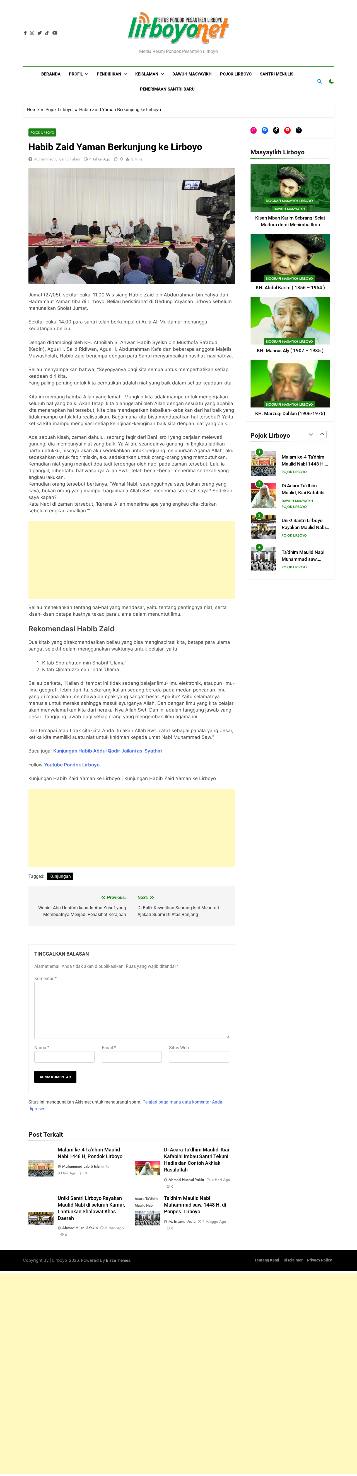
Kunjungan (60, 876)
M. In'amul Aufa (182, 1221)
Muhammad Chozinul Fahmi (57, 159)
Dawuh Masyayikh (192, 74)
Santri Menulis (276, 74)
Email (109, 1047)
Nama (41, 1047)
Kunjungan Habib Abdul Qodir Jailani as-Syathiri (107, 751)
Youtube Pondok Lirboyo (72, 765)
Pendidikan (109, 74)
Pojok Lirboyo (236, 74)
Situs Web (179, 1047)
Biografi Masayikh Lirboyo (289, 200)
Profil (76, 74)
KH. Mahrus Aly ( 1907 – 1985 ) (290, 350)
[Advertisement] (131, 560)
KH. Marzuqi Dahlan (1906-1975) (290, 413)
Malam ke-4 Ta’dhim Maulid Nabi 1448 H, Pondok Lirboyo (303, 464)
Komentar (45, 978)
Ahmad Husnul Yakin (186, 1179)
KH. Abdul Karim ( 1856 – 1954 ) (290, 287)
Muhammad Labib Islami (83, 1166)
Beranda (51, 74)
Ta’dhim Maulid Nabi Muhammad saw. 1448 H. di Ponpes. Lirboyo (195, 1204)
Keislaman (146, 74)
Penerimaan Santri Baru (167, 89)
